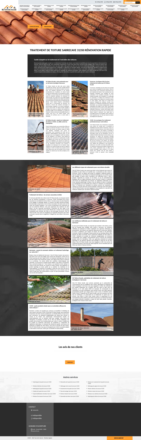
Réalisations (47, 26)
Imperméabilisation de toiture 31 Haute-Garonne (73, 6)
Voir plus (70, 362)
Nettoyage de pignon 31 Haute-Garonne (73, 9)
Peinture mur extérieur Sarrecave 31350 (97, 393)
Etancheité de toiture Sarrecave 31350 (69, 396)
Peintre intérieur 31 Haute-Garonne (37, 9)
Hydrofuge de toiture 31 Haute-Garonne (134, 6)
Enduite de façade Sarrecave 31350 (41, 391)
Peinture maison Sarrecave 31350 (96, 391)
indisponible (100, 2)
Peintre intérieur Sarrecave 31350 (96, 388)
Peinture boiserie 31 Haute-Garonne (86, 6)
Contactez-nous (34, 26)
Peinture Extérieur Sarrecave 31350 (41, 386)
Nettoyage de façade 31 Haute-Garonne (61, 9)
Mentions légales (48, 438)
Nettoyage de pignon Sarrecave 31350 (97, 386)
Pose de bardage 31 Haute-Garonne (49, 6)
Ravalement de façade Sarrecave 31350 (69, 388)
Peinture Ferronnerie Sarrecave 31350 (42, 396)
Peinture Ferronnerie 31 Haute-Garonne (110, 6)
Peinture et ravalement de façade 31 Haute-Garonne (24, 6)
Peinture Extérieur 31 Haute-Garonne (98, 9)
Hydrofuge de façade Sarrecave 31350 (42, 382)
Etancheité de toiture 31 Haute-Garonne (122, 6)
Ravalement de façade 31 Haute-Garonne (49, 9)
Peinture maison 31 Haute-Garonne (61, 6)
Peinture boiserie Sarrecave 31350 (68, 393)
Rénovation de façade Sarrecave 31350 (69, 382)
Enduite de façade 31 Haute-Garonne (122, 9)
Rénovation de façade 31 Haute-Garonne (110, 9)
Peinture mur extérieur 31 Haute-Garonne (98, 6)
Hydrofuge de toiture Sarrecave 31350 (97, 396)
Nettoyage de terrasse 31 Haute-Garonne (85, 9)
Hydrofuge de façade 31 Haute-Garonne (24, 9)
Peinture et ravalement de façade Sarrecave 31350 (98, 383)
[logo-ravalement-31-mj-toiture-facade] (9, 5)
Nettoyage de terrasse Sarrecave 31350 (69, 386)
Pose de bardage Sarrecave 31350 (68, 391)
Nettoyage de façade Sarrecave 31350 (42, 388)
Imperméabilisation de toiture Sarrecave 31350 (44, 393)
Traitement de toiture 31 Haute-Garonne (36, 6)
